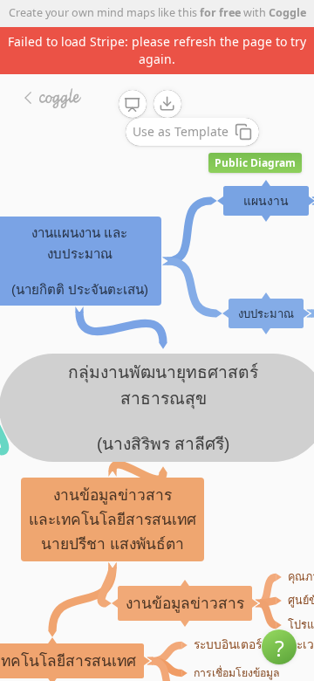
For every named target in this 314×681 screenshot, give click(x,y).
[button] (279, 646)
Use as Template (181, 131)
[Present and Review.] (133, 105)
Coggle (287, 12)
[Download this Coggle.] (167, 104)
